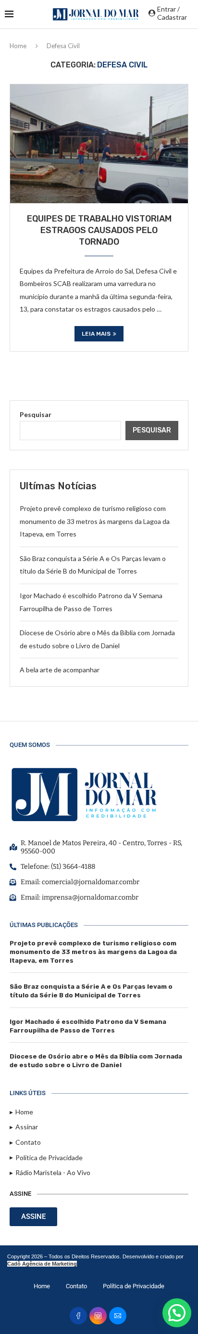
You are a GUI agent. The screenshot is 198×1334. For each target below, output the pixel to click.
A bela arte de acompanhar (59, 670)
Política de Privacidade (133, 1286)
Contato (76, 1286)
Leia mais (96, 333)
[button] (176, 1312)
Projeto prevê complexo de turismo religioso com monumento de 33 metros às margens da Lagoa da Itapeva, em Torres (95, 521)
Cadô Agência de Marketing (42, 1264)
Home (18, 46)
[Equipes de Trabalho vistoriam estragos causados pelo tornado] (99, 143)
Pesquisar (35, 414)
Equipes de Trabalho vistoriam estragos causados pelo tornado (99, 230)
